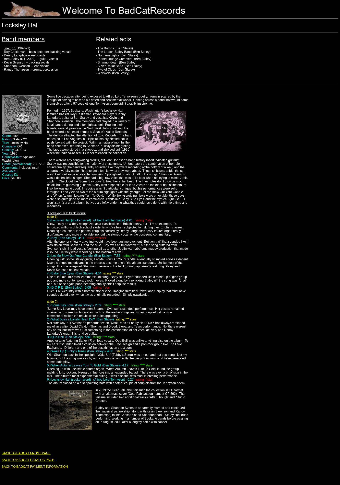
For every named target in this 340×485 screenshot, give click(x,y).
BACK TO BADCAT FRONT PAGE (26, 453)
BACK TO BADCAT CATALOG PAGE (28, 460)
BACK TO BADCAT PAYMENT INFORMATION (35, 466)
